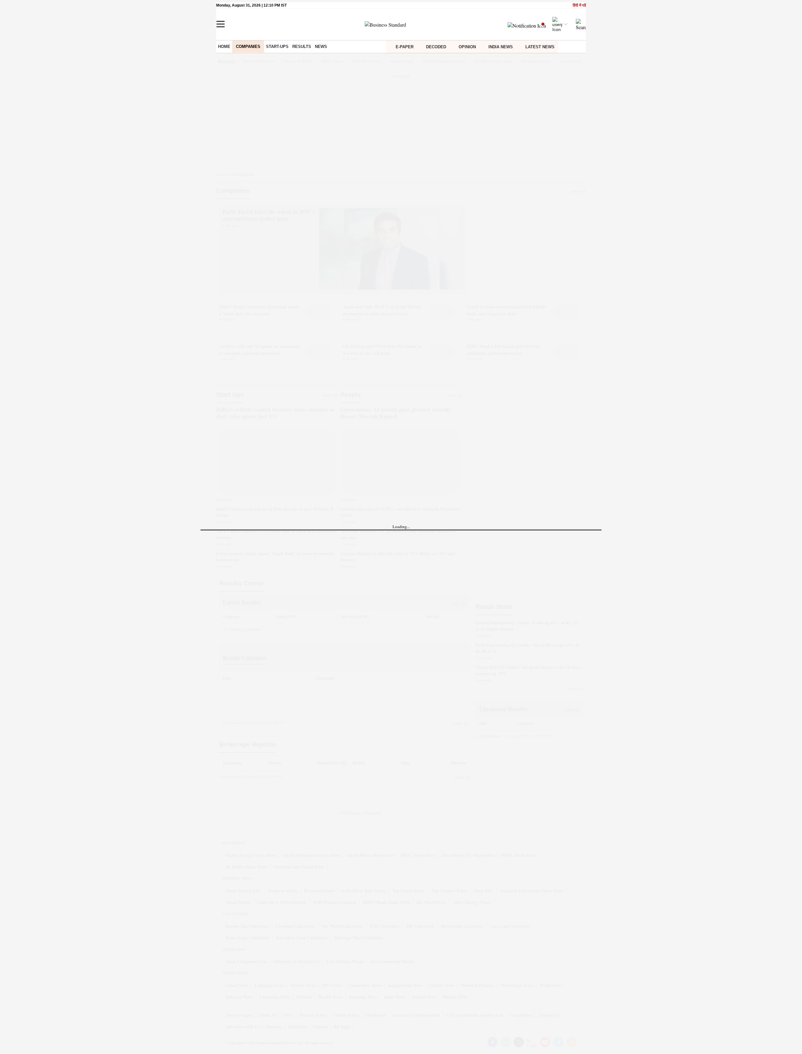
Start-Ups (277, 46)
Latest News (540, 47)
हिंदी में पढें (579, 5)
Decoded (436, 47)
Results (301, 46)
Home (224, 46)
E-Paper (405, 47)
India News (500, 47)
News (321, 46)
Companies (248, 46)
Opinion (467, 47)
